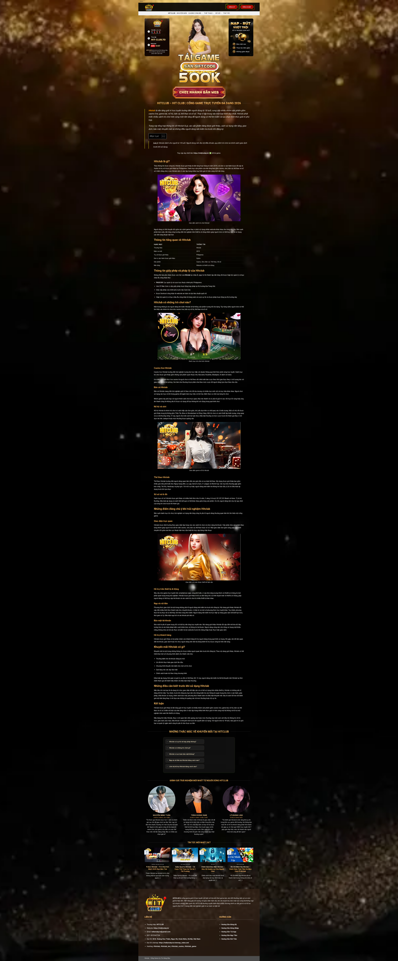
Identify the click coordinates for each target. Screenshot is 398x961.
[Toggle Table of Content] (162, 136)
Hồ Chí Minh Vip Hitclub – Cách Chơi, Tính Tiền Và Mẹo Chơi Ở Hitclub (240, 869)
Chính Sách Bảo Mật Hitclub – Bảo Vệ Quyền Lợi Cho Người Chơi (212, 869)
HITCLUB (160, 924)
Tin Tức (226, 13)
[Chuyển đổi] (167, 742)
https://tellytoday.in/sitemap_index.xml (174, 943)
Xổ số (217, 13)
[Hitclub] (154, 7)
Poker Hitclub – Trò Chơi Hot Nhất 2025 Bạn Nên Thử (157, 868)
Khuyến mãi (182, 13)
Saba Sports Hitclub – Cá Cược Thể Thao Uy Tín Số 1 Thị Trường (185, 869)
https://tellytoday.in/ (201, 153)
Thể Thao (208, 13)
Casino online (194, 13)
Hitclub (171, 13)
